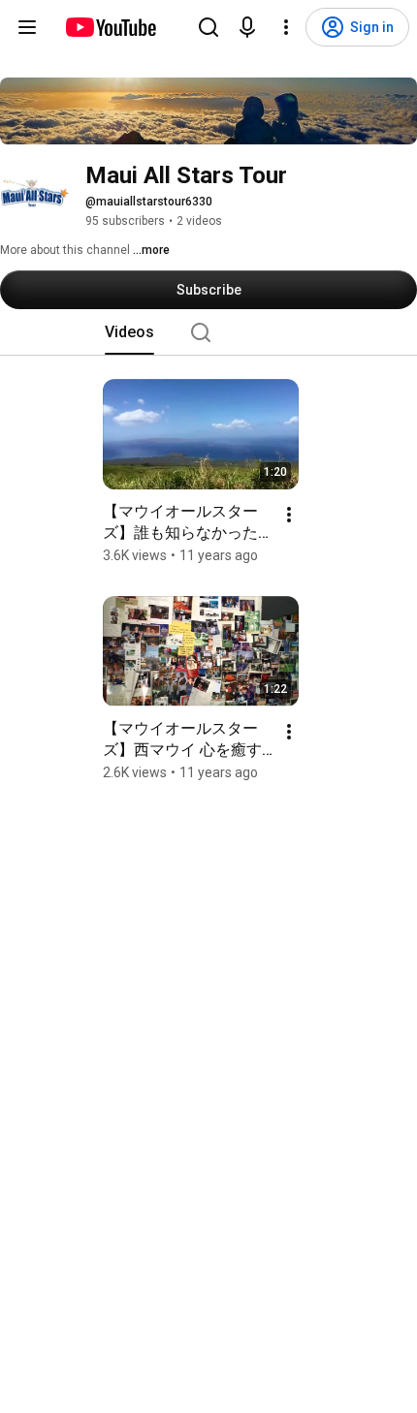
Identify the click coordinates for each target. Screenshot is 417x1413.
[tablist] (208, 332)
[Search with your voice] (247, 27)
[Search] (208, 27)
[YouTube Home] (110, 27)
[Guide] (27, 27)
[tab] (129, 332)
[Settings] (286, 27)
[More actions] (289, 514)
